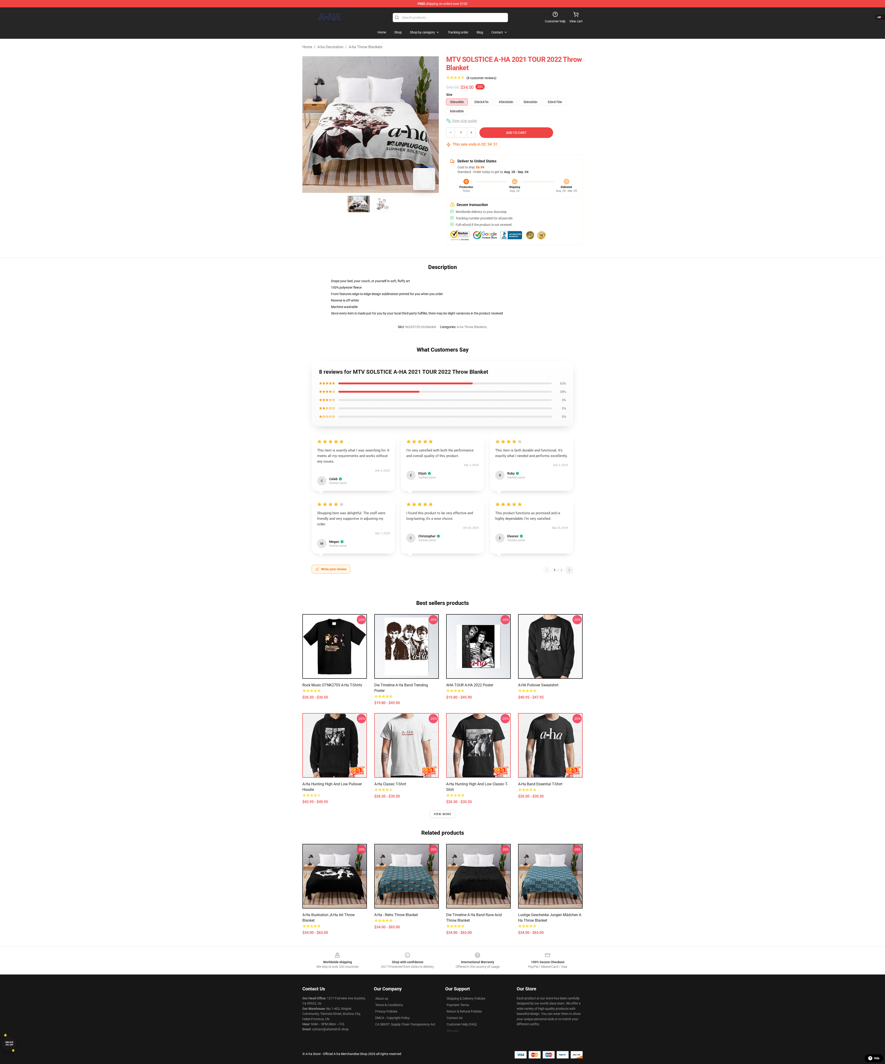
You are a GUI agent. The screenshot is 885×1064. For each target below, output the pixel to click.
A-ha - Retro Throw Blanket (396, 915)
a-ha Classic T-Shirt (390, 784)
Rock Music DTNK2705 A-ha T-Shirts (332, 685)
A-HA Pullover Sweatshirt (538, 685)
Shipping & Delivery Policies (466, 998)
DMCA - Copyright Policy (392, 1018)
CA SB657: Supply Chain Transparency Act (405, 1024)
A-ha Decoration (330, 47)
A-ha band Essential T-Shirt (540, 784)
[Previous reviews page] (547, 570)
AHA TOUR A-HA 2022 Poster (469, 685)
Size (449, 94)
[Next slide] (432, 124)
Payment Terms (458, 1005)
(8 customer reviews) (481, 78)
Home (307, 47)
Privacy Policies (386, 1011)
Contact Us (455, 1018)
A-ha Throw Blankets (365, 47)
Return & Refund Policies (464, 1011)
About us (381, 998)
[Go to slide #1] (359, 204)
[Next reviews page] (569, 570)
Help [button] (876, 1058)
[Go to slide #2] (383, 204)
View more (442, 814)
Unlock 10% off (9, 1043)
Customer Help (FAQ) (462, 1024)
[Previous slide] (309, 124)
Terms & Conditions (389, 1005)
